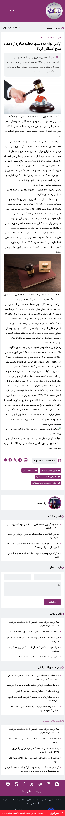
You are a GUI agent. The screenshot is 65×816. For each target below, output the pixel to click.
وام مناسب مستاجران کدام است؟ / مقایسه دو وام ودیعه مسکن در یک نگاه (33, 677)
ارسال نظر (53, 602)
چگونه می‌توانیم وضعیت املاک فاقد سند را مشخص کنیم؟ (33, 555)
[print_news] (25, 460)
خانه (58, 28)
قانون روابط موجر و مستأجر (44, 483)
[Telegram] (40, 784)
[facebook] (10, 460)
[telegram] (20, 460)
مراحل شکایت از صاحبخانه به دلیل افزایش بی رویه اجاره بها (33, 536)
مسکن (49, 28)
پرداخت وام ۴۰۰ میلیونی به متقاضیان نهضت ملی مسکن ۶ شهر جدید (34, 708)
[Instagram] (48, 784)
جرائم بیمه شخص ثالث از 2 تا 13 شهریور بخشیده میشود (34, 649)
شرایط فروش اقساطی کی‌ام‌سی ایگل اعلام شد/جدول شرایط (33, 759)
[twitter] (15, 460)
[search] (12, 10)
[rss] (57, 784)
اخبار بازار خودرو (52, 721)
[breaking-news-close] (62, 813)
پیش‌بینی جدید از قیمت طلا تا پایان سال (38, 657)
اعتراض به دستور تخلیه (46, 476)
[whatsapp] (5, 460)
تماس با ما (27, 791)
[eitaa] (16, 784)
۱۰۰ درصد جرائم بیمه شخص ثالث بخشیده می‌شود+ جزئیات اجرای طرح (33, 624)
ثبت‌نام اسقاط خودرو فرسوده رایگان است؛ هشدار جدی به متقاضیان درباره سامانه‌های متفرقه (32, 769)
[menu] (5, 10)
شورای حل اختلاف (49, 470)
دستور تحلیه (28, 470)
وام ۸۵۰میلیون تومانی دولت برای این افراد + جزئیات (33, 685)
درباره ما (39, 791)
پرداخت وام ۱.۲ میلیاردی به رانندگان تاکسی (37, 691)
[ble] (8, 784)
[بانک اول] (54, 10)
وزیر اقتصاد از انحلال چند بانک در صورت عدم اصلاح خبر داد (33, 639)
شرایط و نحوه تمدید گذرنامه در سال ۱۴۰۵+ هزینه (34, 632)
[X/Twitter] (31, 784)
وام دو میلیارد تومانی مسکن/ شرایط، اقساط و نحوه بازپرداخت (33, 699)
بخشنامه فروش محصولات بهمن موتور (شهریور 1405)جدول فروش (35, 750)
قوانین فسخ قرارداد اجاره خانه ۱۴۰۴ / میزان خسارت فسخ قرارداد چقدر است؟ (33, 545)
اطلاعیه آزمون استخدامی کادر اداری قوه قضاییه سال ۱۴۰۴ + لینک (33, 526)
